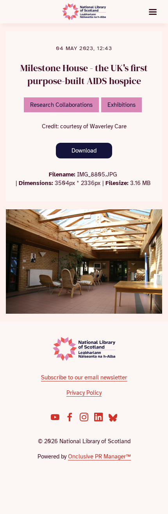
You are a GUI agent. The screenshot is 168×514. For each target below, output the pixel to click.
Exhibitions (121, 104)
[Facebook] (69, 417)
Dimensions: (36, 183)
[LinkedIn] (98, 417)
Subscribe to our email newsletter (84, 377)
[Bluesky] (113, 417)
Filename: (62, 174)
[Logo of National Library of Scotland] (84, 349)
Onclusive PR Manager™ (99, 456)
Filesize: (117, 183)
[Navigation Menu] (153, 12)
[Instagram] (84, 417)
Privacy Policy (84, 392)
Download (84, 150)
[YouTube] (55, 417)
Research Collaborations (61, 104)
